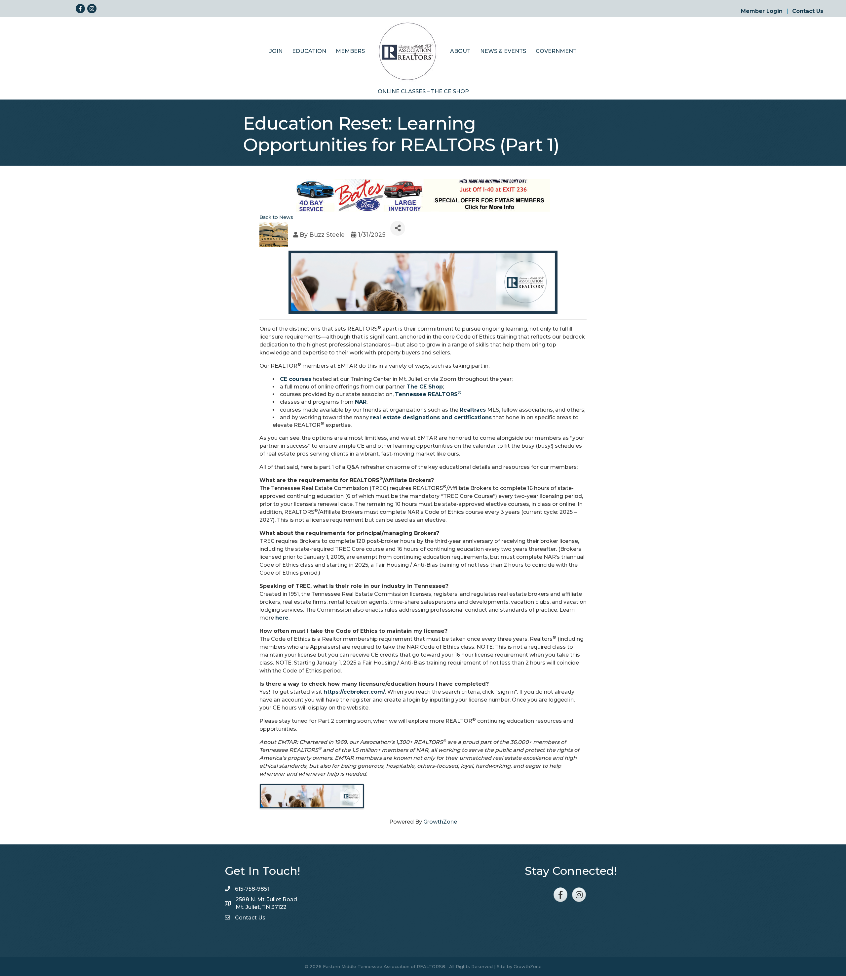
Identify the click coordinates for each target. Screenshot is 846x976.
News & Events (503, 51)
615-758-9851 (252, 889)
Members (350, 51)
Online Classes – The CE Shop (423, 91)
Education (309, 51)
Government (556, 51)
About (460, 51)
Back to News (276, 217)
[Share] (397, 228)
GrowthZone (440, 822)
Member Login (762, 11)
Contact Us (807, 11)
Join (276, 51)
